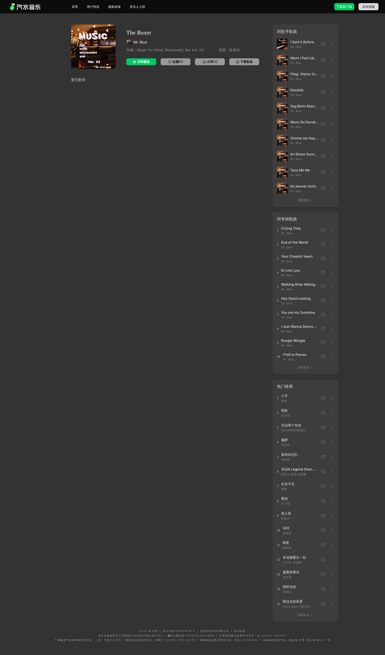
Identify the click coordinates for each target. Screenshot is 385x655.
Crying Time (291, 228)
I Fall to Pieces (294, 354)
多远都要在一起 (294, 557)
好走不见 (288, 484)
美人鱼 (286, 513)
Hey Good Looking (295, 298)
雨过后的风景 (293, 601)
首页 (75, 6)
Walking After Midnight (299, 284)
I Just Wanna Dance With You (299, 326)
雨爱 (286, 543)
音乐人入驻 (137, 6)
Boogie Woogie (293, 340)
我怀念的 (289, 587)
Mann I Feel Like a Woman (304, 58)
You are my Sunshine (298, 312)
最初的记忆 (289, 454)
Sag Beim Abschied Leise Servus (304, 106)
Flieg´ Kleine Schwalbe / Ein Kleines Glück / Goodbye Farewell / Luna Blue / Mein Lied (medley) (304, 74)
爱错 (284, 498)
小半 (284, 396)
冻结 (286, 528)
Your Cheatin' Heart (297, 256)
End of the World (294, 242)
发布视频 (368, 6)
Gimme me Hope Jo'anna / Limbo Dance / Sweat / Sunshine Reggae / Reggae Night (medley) (304, 138)
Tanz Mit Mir (300, 170)
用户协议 (93, 6)
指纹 (284, 410)
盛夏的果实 (291, 572)
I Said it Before (302, 42)
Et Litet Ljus (290, 270)
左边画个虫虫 (291, 425)
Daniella (296, 90)
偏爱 (284, 440)
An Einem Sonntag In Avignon (304, 154)
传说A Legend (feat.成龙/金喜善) (299, 469)
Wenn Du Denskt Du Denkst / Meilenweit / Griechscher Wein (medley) (304, 122)
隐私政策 (114, 6)
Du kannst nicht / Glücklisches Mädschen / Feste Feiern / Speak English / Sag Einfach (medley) (304, 186)
